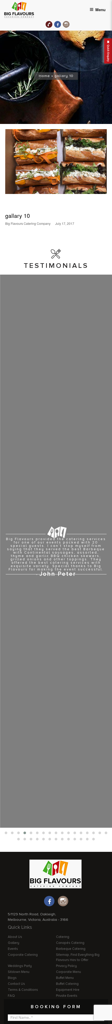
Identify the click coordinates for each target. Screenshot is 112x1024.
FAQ (11, 996)
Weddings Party (20, 966)
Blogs (12, 978)
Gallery (13, 943)
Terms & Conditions (23, 990)
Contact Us (16, 984)
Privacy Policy (66, 966)
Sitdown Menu (18, 972)
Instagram (66, 24)
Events (13, 949)
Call (49, 24)
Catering (62, 937)
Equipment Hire (67, 990)
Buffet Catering (67, 984)
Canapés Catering (70, 943)
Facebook (57, 24)
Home (44, 76)
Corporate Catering (23, 955)
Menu (100, 9)
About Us (15, 937)
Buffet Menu (65, 978)
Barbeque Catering (70, 949)
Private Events (66, 996)
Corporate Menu (68, 972)
